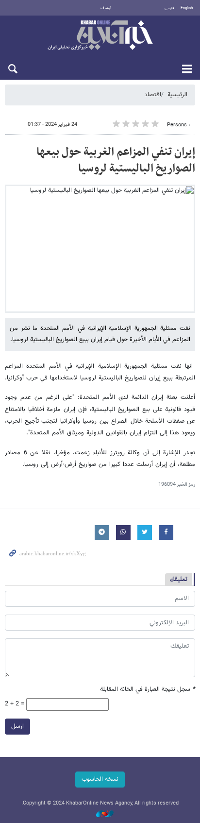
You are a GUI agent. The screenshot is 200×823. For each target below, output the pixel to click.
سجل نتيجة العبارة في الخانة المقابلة (147, 689)
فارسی (169, 8)
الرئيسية (177, 95)
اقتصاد (153, 95)
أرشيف (105, 8)
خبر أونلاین (100, 36)
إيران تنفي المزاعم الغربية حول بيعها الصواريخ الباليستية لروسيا (115, 160)
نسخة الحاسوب (100, 779)
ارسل (17, 726)
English (187, 8)
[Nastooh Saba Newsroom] (100, 814)
